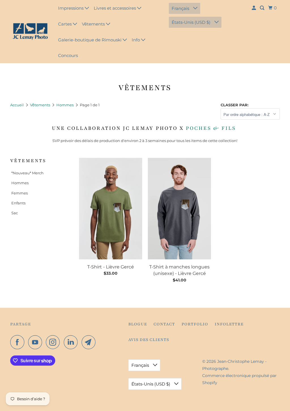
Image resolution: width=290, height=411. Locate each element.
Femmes (19, 193)
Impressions (71, 8)
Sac (14, 213)
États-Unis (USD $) (192, 22)
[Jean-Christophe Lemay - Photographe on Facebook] (18, 342)
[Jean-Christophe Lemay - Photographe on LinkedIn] (72, 342)
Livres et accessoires (115, 8)
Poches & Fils (212, 128)
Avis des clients (148, 339)
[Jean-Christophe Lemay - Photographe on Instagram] (54, 342)
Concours (68, 55)
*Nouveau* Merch (27, 173)
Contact (164, 324)
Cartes (65, 24)
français (181, 8)
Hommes (65, 105)
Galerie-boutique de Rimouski (90, 40)
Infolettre (229, 324)
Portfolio (195, 324)
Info (136, 40)
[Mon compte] (254, 8)
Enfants (18, 203)
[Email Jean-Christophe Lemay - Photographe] (90, 342)
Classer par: (234, 105)
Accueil (17, 105)
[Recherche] (262, 8)
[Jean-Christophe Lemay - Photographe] (30, 31)
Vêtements (94, 24)
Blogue (137, 324)
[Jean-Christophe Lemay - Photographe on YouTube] (36, 342)
